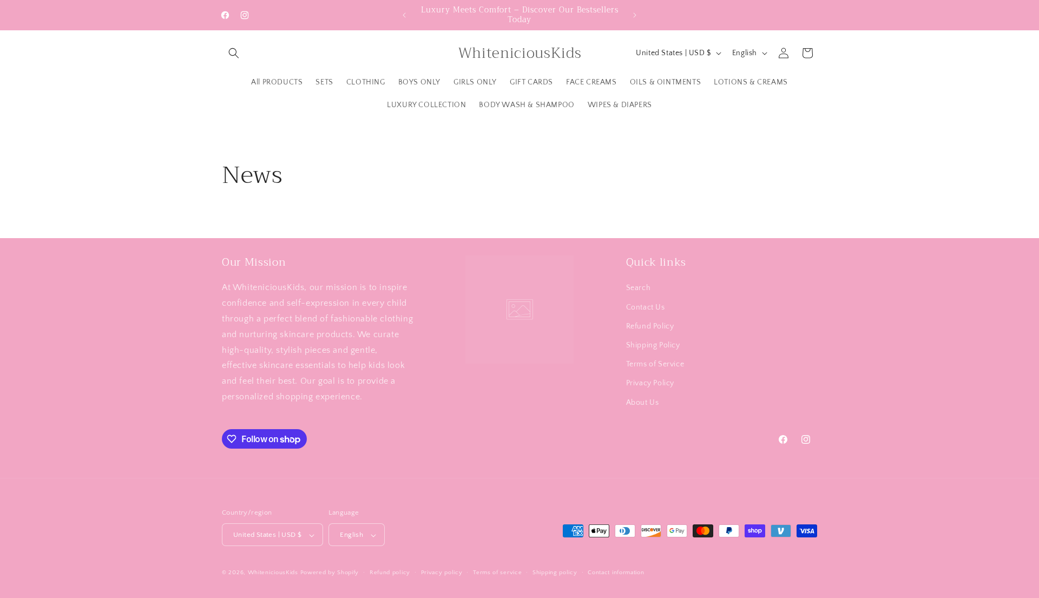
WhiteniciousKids (273, 573)
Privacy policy (442, 572)
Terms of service (497, 572)
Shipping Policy (653, 344)
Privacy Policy (650, 383)
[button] (234, 53)
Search (638, 288)
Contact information (616, 572)
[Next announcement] (635, 15)
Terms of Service (655, 364)
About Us (642, 402)
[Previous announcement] (404, 15)
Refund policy (390, 572)
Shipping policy (554, 572)
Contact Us (645, 307)
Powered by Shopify (329, 573)
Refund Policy (650, 325)
